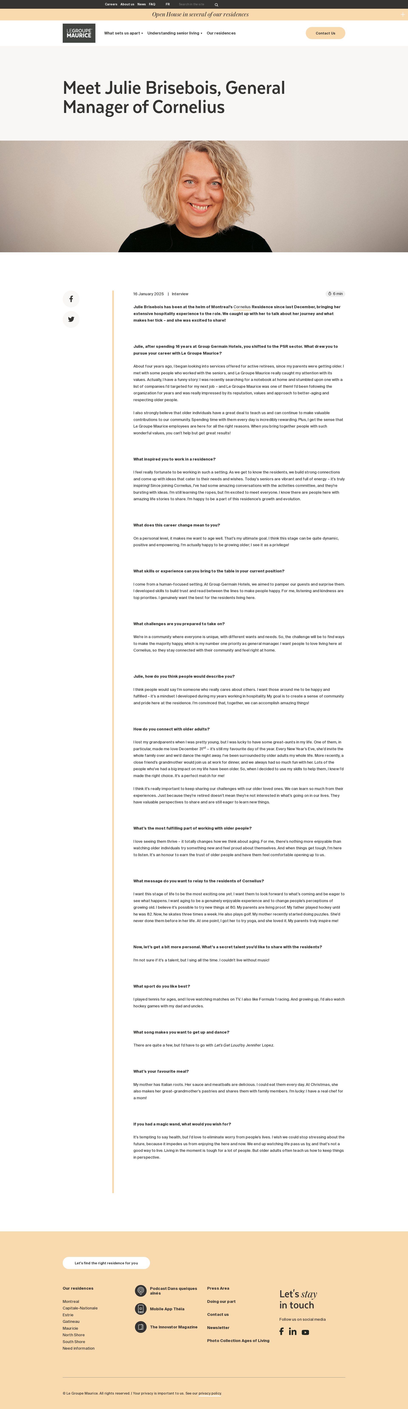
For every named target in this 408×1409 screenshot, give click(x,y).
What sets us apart (122, 33)
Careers (111, 4)
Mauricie (70, 1328)
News (141, 4)
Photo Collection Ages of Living (238, 1340)
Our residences (221, 33)
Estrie (68, 1315)
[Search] (216, 4)
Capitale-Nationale (80, 1308)
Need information (79, 1348)
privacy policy (210, 1393)
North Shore (74, 1335)
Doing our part (221, 1301)
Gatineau (71, 1321)
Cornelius (242, 307)
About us (127, 4)
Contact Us (326, 33)
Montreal (71, 1301)
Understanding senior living (173, 33)
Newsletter (218, 1327)
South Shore (74, 1341)
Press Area (218, 1288)
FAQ (152, 4)
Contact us (218, 1314)
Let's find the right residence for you (106, 1263)
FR (168, 4)
